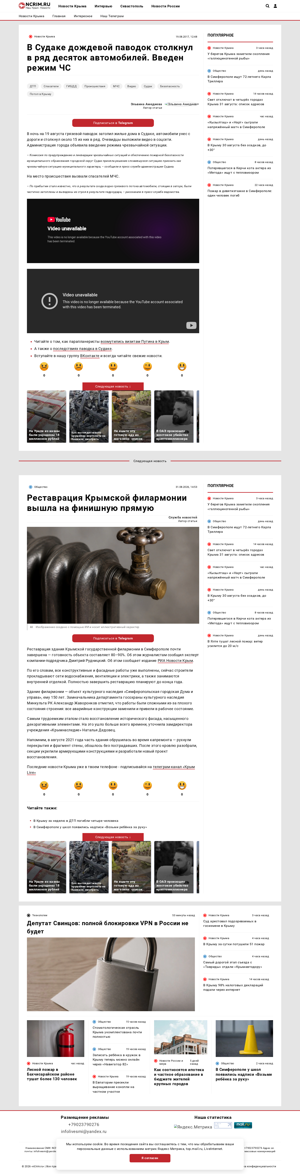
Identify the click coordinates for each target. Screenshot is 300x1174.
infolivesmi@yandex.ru (84, 1131)
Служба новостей (183, 517)
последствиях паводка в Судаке (82, 348)
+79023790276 (83, 1124)
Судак (148, 86)
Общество (219, 70)
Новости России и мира (171, 1062)
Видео (131, 86)
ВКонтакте (90, 356)
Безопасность (170, 86)
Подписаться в (113, 123)
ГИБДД (71, 86)
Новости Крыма (44, 36)
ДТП (33, 86)
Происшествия (94, 86)
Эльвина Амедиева (146, 104)
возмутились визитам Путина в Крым (135, 341)
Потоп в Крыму (40, 94)
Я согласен (150, 1158)
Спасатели (51, 86)
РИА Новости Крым (175, 660)
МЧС (116, 86)
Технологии (40, 915)
